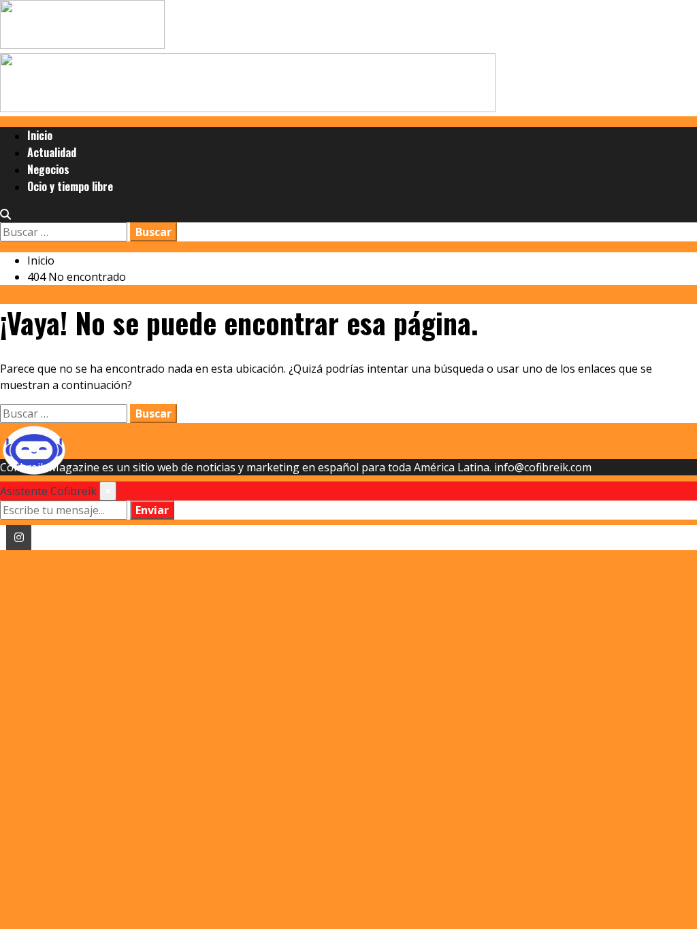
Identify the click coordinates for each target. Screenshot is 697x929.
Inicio (39, 135)
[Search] (5, 214)
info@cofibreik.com (542, 467)
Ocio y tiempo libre (70, 186)
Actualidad (51, 152)
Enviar (152, 510)
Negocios (48, 169)
